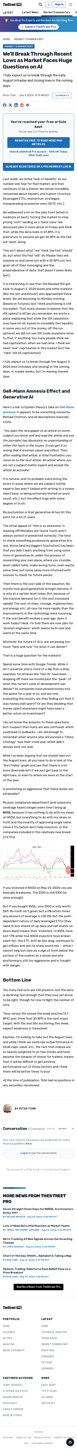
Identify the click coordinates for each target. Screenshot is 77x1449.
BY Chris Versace (13, 1246)
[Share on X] (10, 105)
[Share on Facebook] (4, 105)
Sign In (59, 4)
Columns (47, 1397)
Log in (24, 1153)
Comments (62, 95)
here (29, 1143)
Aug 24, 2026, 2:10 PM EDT (34, 1260)
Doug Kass (10, 1403)
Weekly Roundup (14, 1350)
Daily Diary (48, 1385)
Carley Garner (13, 1409)
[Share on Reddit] (22, 105)
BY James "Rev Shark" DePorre (21, 1230)
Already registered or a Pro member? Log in (38, 166)
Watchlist (48, 1403)
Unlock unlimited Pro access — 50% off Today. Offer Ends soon (38, 153)
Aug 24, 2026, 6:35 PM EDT (42, 1216)
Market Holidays (64, 1437)
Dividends (47, 1356)
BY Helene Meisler (14, 1216)
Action (7, 1338)
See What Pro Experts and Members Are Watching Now (41, 20)
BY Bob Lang (10, 1260)
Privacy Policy (42, 1437)
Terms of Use (24, 1437)
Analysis (9, 1344)
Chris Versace (12, 1385)
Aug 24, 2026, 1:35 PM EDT (34, 1276)
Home (6, 39)
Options (46, 1362)
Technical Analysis (54, 1332)
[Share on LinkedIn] (16, 105)
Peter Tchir (9, 95)
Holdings (9, 1332)
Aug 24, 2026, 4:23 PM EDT (56, 1230)
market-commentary (29, 39)
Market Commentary (57, 12)
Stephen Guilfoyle (15, 1391)
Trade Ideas (49, 1338)
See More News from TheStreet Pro (38, 1286)
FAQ (26, 1443)
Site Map (8, 1437)
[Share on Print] (27, 105)
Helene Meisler (13, 1397)
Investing (47, 1350)
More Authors (12, 1415)
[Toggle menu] (70, 4)
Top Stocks (49, 1391)
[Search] (40, 4)
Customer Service (42, 1443)
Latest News (30, 12)
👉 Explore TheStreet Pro (38, 26)
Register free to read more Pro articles (38, 142)
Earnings (47, 1368)
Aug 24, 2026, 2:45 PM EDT (41, 1246)
